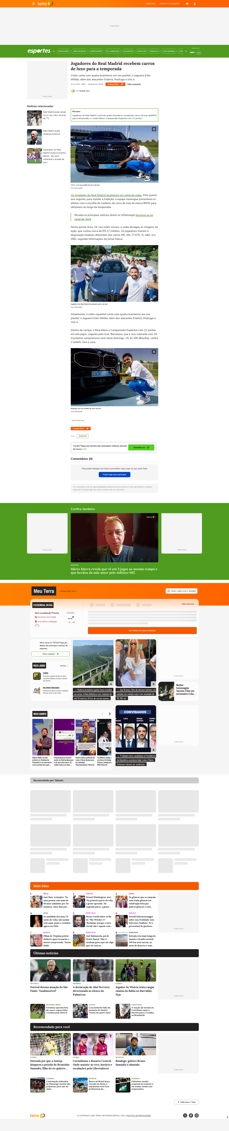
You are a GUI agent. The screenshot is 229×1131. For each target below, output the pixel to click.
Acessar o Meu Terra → (69, 591)
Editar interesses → (189, 604)
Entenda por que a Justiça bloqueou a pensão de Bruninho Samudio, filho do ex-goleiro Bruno (49, 1064)
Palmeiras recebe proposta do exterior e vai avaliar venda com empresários (142, 1085)
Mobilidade (133, 933)
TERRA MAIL (150, 4)
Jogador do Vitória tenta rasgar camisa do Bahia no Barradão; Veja (135, 990)
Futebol (119, 984)
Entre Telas (91, 913)
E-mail (187, 4)
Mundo (131, 894)
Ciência (46, 894)
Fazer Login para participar (114, 474)
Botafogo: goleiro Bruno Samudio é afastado (130, 1062)
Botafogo (120, 1057)
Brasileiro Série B (53, 1005)
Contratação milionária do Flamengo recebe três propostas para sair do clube (58, 1085)
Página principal (45, 4)
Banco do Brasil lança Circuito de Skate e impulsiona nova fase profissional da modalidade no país (99, 1085)
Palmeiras (77, 984)
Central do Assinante (169, 4)
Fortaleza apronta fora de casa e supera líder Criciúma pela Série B (57, 1010)
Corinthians (136, 1005)
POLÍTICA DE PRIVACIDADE (139, 1115)
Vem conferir (48, 654)
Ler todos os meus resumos (142, 630)
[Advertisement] (178, 1011)
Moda (45, 913)
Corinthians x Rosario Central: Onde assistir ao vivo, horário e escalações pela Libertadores (92, 1064)
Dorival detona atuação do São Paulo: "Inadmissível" (49, 988)
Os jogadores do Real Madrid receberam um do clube (106, 195)
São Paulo (34, 984)
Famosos (89, 894)
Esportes (83, 436)
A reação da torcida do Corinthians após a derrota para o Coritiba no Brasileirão (142, 1012)
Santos (92, 1005)
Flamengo (50, 1079)
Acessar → (64, 665)
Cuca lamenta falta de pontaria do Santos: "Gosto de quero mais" (100, 1010)
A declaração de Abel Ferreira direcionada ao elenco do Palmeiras (91, 990)
